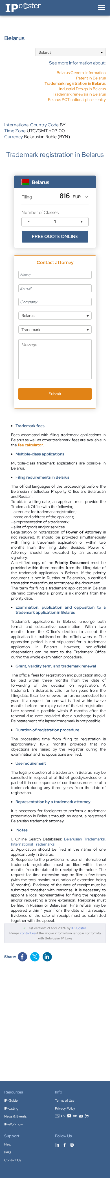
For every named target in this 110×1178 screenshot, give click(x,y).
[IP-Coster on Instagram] (72, 1144)
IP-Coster (78, 928)
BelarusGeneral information (81, 73)
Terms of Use (64, 1100)
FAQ (7, 1152)
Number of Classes (40, 212)
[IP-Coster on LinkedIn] (57, 1144)
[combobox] (70, 52)
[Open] (101, 52)
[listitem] (75, 78)
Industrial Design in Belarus (82, 88)
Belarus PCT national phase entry (77, 99)
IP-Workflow (13, 1124)
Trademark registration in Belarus (75, 83)
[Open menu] (101, 7)
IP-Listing (11, 1108)
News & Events (15, 1116)
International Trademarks (32, 844)
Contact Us (12, 1160)
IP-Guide (11, 1100)
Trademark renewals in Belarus (79, 94)
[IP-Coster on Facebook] (64, 1144)
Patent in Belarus (91, 78)
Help (7, 1144)
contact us (28, 933)
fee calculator (30, 445)
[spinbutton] (55, 221)
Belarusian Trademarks (84, 839)
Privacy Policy (65, 1108)
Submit (55, 393)
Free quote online (55, 236)
